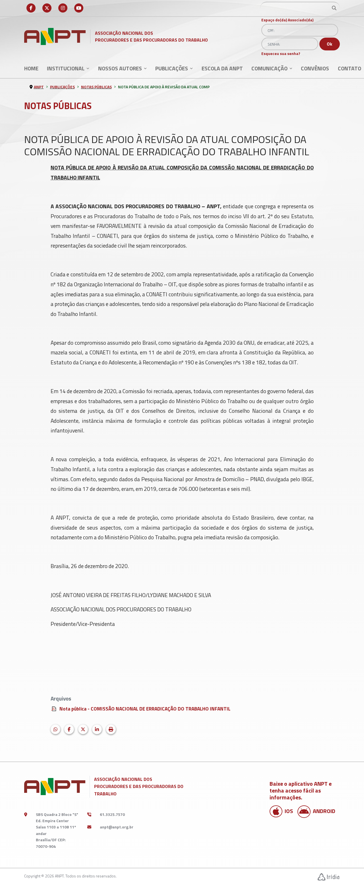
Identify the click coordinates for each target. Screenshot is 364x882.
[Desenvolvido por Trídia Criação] (329, 877)
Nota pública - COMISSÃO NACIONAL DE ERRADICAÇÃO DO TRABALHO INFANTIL (144, 708)
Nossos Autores (120, 68)
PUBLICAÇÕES (171, 68)
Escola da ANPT (222, 68)
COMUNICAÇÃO (269, 68)
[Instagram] (62, 8)
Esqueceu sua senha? (280, 53)
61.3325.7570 (112, 814)
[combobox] (300, 8)
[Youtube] (78, 8)
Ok (329, 43)
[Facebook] (31, 8)
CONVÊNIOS (315, 68)
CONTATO (349, 68)
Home (31, 68)
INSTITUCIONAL (65, 68)
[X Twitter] (46, 8)
